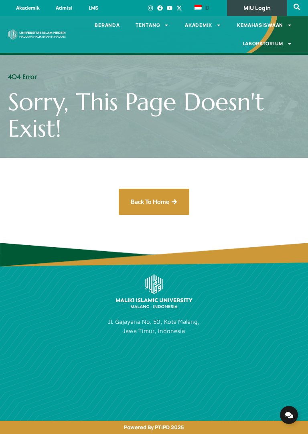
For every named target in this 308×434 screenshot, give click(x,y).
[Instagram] (150, 8)
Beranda (107, 25)
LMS (93, 7)
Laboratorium (263, 43)
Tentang (148, 25)
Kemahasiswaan (260, 25)
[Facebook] (160, 8)
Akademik (28, 7)
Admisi (64, 7)
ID (206, 7)
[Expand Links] (289, 415)
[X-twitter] (179, 8)
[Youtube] (169, 8)
